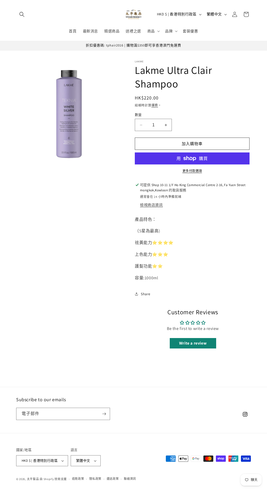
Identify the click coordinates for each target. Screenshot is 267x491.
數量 (138, 115)
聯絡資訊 (130, 479)
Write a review (193, 343)
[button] (22, 14)
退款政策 (78, 479)
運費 (154, 105)
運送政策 (113, 479)
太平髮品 (33, 479)
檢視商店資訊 (151, 205)
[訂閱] (104, 414)
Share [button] (145, 294)
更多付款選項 (192, 171)
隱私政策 (95, 479)
